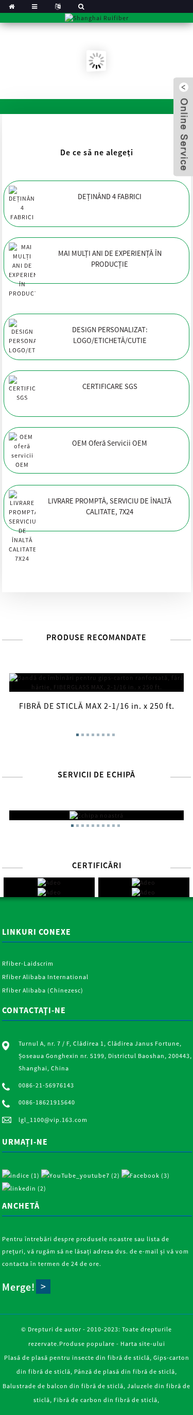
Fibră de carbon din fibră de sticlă (105, 1400)
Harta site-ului (142, 1343)
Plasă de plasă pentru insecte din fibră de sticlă (77, 1357)
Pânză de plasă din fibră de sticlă (124, 1371)
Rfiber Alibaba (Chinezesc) (42, 990)
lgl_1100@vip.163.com (53, 1120)
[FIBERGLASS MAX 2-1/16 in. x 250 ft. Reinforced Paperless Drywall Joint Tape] (96, 682)
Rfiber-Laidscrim (28, 963)
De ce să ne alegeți (96, 152)
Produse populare (87, 1343)
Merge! (18, 1286)
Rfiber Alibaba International (45, 977)
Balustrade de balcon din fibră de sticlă (63, 1386)
